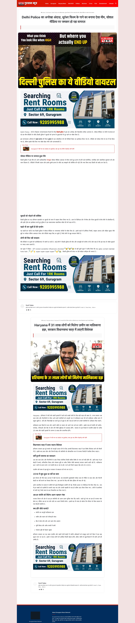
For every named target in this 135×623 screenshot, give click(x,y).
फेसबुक (49, 160)
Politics (78, 3)
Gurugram (53, 3)
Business (84, 3)
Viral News (48, 12)
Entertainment (103, 3)
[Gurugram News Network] (27, 3)
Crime (90, 3)
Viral (95, 3)
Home (46, 3)
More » (94, 307)
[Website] (27, 310)
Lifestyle (111, 3)
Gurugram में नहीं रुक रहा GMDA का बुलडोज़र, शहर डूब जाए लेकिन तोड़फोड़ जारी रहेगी (52, 149)
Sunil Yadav (30, 305)
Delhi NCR (71, 3)
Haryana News (62, 3)
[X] (30, 310)
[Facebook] (29, 310)
